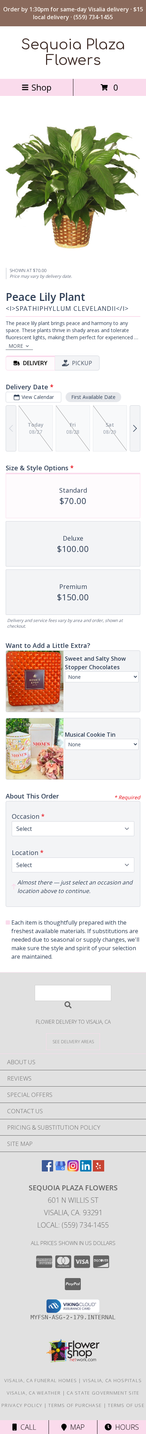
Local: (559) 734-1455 (73, 1225)
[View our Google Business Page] (60, 1169)
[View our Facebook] (47, 1169)
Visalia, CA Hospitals (112, 1380)
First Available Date (93, 397)
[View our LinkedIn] (85, 1169)
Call (26, 1427)
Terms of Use (126, 1405)
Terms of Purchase (75, 1405)
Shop (41, 87)
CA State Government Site (103, 1393)
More (16, 345)
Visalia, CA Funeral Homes (40, 1380)
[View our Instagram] (73, 1169)
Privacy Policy (21, 1405)
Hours (125, 1427)
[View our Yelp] (98, 1169)
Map (76, 1427)
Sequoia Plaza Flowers (73, 52)
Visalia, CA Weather (34, 1393)
